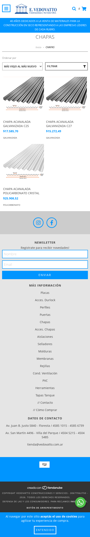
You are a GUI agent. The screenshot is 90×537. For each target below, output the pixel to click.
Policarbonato (11, 204)
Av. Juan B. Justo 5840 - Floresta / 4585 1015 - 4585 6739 (45, 426)
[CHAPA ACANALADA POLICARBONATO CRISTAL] (23, 164)
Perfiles (45, 307)
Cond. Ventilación (45, 373)
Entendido (45, 530)
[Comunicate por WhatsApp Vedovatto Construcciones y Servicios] (80, 502)
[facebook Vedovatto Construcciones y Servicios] (51, 222)
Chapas (45, 322)
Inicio (38, 47)
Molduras (45, 351)
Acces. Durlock (45, 300)
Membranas (45, 359)
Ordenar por (9, 58)
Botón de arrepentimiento (45, 507)
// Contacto (45, 403)
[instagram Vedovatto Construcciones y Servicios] (38, 222)
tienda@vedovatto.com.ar (45, 444)
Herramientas (45, 388)
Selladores (45, 344)
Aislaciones (45, 337)
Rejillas (45, 366)
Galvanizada (10, 137)
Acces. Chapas (45, 329)
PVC (45, 381)
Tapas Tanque (45, 395)
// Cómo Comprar (45, 410)
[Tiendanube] (45, 488)
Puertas (45, 315)
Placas (45, 293)
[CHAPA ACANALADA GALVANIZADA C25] (23, 97)
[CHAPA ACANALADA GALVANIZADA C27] (66, 97)
